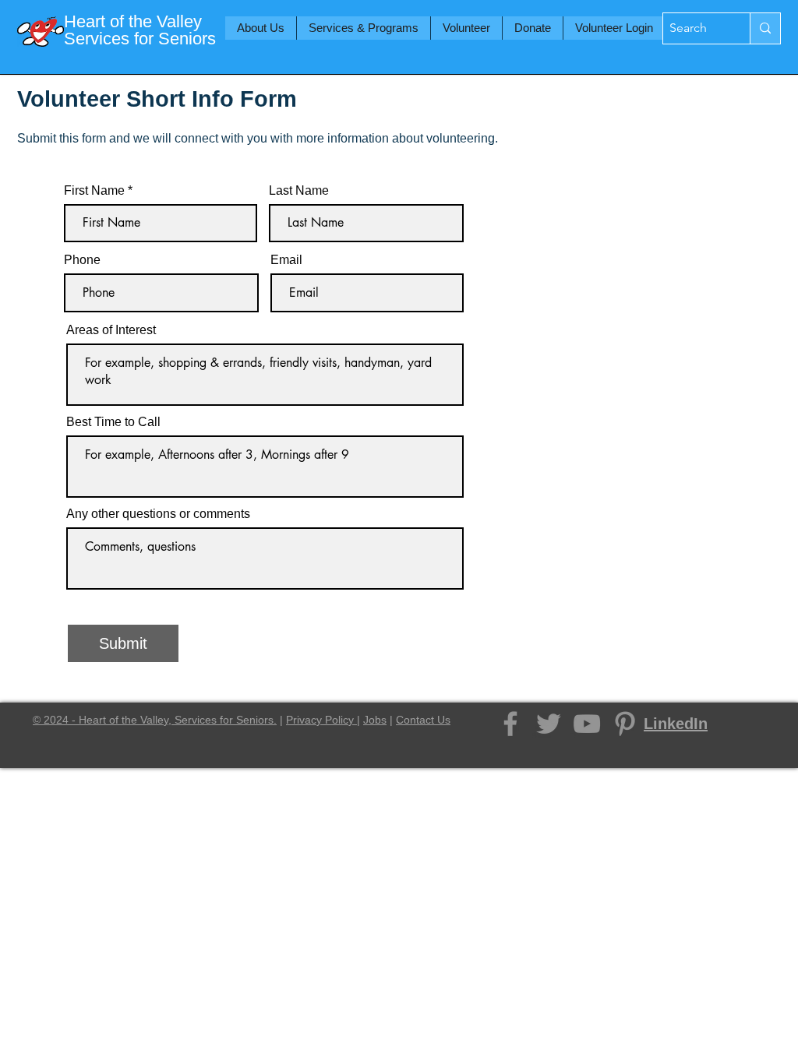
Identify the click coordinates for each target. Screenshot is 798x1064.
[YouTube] (586, 723)
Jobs (375, 719)
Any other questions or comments (158, 514)
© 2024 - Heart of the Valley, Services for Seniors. (155, 719)
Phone (82, 260)
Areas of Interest (111, 330)
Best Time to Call (113, 422)
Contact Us (423, 719)
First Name (94, 191)
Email (286, 260)
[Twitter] (548, 723)
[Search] (765, 28)
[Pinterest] (625, 723)
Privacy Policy (321, 719)
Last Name (299, 191)
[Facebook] (510, 723)
